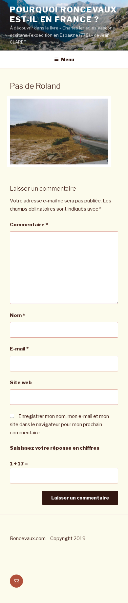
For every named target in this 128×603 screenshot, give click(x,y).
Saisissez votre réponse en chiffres (54, 448)
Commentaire (29, 225)
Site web (21, 383)
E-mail (19, 349)
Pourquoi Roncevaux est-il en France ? (63, 14)
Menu (67, 59)
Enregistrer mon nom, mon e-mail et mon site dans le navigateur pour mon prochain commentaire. (59, 424)
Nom (17, 315)
